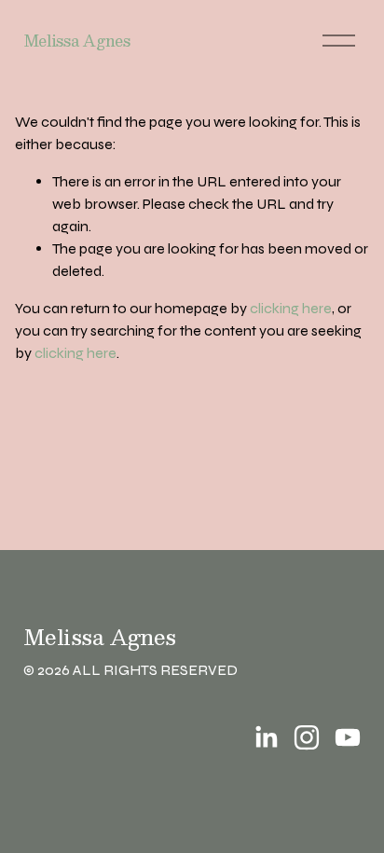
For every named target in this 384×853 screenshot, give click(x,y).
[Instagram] (307, 737)
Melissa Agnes (76, 40)
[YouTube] (348, 737)
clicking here (291, 308)
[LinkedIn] (266, 737)
